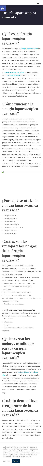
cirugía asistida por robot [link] (14, 72)
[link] (3, 8)
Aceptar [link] (15, 461)
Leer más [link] (6, 461)
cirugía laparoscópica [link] (29, 48)
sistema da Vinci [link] (13, 75)
